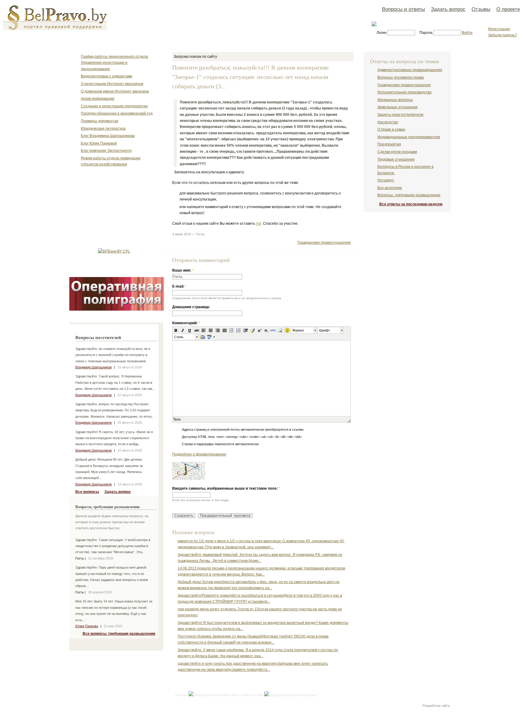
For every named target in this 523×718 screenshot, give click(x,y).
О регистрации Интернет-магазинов (112, 84)
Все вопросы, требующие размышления (119, 634)
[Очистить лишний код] (252, 330)
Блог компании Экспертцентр (106, 150)
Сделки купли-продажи (397, 152)
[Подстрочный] (266, 330)
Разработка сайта (436, 705)
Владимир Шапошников (93, 367)
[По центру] (210, 330)
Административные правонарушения (409, 70)
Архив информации (97, 98)
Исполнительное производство (404, 92)
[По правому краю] (217, 330)
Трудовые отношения (396, 159)
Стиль (178, 337)
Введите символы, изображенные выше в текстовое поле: (226, 488)
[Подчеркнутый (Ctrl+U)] (189, 330)
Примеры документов (99, 121)
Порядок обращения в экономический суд (117, 113)
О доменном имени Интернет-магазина (115, 91)
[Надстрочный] (259, 330)
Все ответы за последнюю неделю (410, 204)
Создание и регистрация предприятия (114, 106)
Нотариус (385, 180)
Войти (467, 33)
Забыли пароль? (502, 35)
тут (258, 223)
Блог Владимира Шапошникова (108, 136)
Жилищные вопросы (395, 100)
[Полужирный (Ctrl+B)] (176, 330)
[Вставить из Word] (202, 337)
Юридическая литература (103, 128)
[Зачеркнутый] (196, 330)
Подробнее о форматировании (199, 454)
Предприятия (389, 144)
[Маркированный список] (231, 330)
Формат (298, 330)
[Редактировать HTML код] (273, 330)
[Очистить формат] (280, 330)
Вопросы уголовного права (400, 77)
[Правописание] (209, 337)
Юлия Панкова (86, 626)
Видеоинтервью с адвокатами (106, 76)
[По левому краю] (203, 330)
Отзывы (481, 9)
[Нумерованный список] (238, 330)
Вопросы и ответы (403, 9)
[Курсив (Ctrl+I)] (182, 330)
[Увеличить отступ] (245, 330)
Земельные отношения (397, 107)
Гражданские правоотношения (324, 242)
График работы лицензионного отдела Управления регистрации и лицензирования (114, 62)
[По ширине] (224, 330)
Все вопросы (87, 492)
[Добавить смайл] (287, 330)
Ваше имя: (183, 270)
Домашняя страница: (191, 307)
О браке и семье (391, 129)
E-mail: (179, 286)
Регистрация (499, 29)
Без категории (389, 188)
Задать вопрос (448, 9)
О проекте (508, 9)
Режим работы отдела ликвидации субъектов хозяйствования (110, 161)
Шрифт (324, 330)
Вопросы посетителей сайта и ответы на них (228, 695)
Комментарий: (186, 323)
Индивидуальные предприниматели (408, 137)
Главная (181, 695)
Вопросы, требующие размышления (408, 195)
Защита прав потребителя (400, 115)
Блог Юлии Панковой (99, 143)
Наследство (387, 122)
